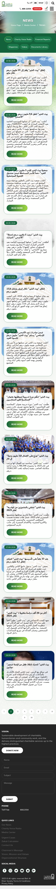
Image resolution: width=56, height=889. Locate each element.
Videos (24, 46)
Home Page (16, 25)
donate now (37, 9)
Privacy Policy (7, 883)
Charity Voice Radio (23, 39)
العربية (29, 2)
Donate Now (12, 750)
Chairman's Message (12, 850)
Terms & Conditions (21, 881)
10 (31, 717)
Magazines (13, 46)
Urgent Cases (8, 837)
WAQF (41, 3)
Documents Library (39, 46)
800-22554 (26, 9)
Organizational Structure (14, 857)
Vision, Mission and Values (15, 854)
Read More (17, 100)
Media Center (30, 25)
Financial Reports (42, 39)
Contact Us (7, 845)
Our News (6, 824)
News (8, 39)
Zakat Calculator (10, 841)
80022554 (24, 809)
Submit (9, 799)
